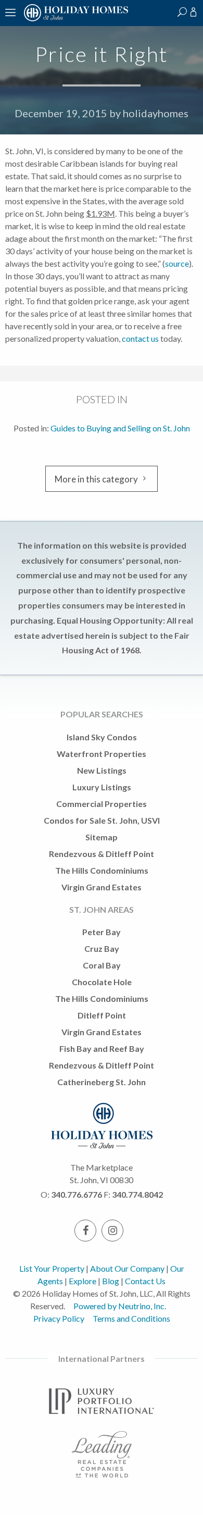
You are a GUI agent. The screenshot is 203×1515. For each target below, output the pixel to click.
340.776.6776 (76, 1194)
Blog (110, 1281)
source (177, 263)
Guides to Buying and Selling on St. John (120, 428)
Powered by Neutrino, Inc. (119, 1306)
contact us (140, 338)
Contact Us (145, 1281)
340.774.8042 (137, 1194)
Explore (82, 1281)
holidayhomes (155, 113)
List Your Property (51, 1268)
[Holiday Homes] (74, 19)
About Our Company (127, 1268)
